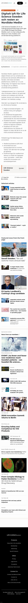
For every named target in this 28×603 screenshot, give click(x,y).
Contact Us (14, 577)
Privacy (14, 558)
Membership (14, 546)
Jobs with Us (14, 579)
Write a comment (21, 177)
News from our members (9, 334)
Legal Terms (14, 561)
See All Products (14, 551)
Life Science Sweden (9, 10)
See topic (21, 168)
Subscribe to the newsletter (14, 543)
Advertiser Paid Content (14, 567)
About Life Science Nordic (14, 582)
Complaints (14, 564)
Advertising (14, 548)
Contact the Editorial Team (14, 574)
